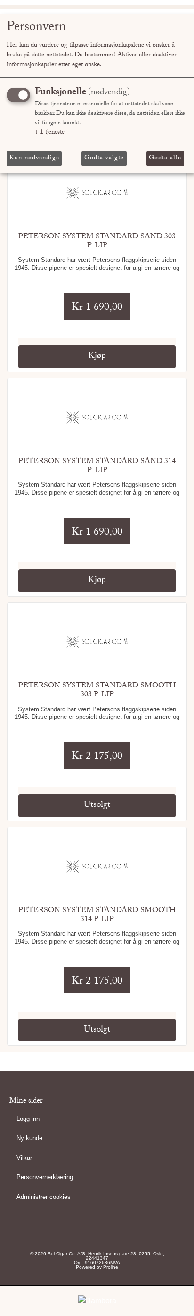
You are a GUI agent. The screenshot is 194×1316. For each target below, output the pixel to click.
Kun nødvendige (34, 158)
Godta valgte (104, 158)
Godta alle (165, 158)
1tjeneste (50, 132)
